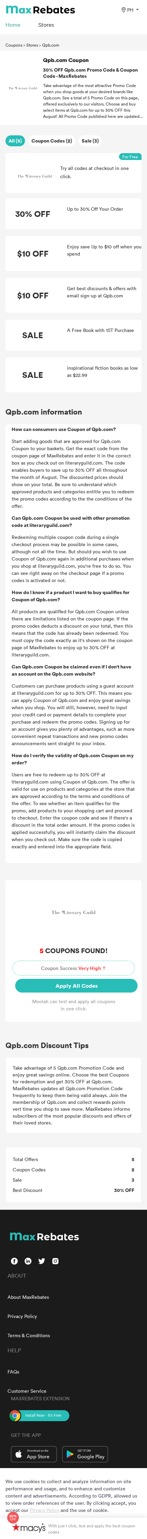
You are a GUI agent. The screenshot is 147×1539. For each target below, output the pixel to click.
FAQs (13, 1371)
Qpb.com (50, 45)
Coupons (13, 45)
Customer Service (27, 1391)
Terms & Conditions (29, 1335)
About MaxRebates (28, 1297)
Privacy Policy (22, 1316)
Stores (32, 45)
